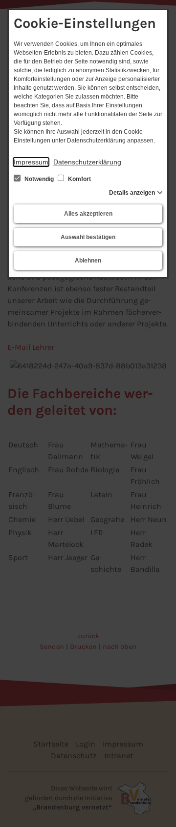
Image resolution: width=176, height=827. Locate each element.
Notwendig (39, 179)
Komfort (78, 179)
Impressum (31, 162)
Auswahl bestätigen (88, 237)
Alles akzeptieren (88, 213)
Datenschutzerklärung (87, 162)
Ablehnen (88, 260)
